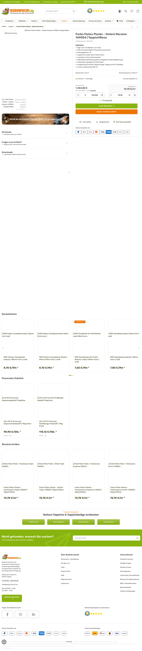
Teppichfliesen (83, 522)
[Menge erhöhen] (102, 95)
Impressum (65, 583)
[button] (119, 11)
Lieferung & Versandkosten (129, 575)
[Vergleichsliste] (125, 11)
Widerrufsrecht (66, 579)
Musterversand (125, 567)
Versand (93, 90)
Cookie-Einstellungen (127, 591)
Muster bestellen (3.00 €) (106, 112)
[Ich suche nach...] (73, 11)
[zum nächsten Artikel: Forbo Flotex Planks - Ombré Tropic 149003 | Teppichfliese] (137, 26)
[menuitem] (10, 21)
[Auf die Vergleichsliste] (24, 322)
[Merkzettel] (131, 11)
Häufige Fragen (125, 563)
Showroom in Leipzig (50, 2)
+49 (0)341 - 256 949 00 (10, 580)
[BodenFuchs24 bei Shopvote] (96, 11)
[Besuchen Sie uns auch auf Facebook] (7, 614)
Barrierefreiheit (125, 587)
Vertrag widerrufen (11, 597)
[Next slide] (138, 347)
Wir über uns (65, 563)
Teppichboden (108, 522)
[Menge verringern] (78, 95)
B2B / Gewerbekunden (130, 2)
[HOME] (18, 11)
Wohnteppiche (58, 522)
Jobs (63, 567)
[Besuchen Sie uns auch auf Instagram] (20, 614)
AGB (62, 575)
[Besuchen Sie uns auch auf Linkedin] (33, 614)
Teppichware (33, 522)
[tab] (70, 375)
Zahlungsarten (125, 571)
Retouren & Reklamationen (129, 579)
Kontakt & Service (126, 559)
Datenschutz (65, 571)
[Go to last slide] (3, 347)
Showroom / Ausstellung (70, 559)
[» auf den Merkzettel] (29, 322)
